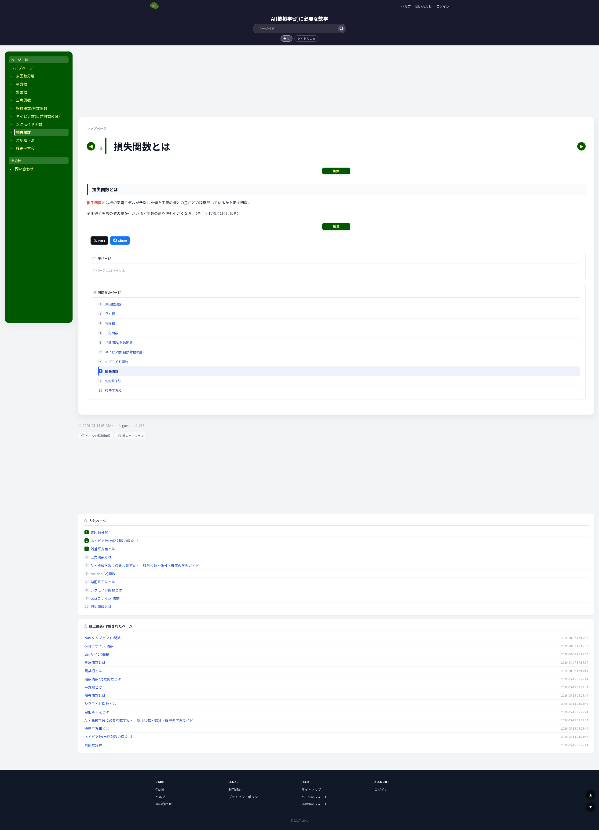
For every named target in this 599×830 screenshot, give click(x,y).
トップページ (22, 68)
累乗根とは (93, 670)
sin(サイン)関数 (103, 573)
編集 (336, 171)
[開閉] (11, 100)
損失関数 (23, 132)
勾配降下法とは (103, 581)
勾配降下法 (25, 140)
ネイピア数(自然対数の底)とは (115, 540)
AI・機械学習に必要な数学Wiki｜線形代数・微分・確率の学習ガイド (145, 565)
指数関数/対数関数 (31, 108)
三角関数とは (101, 557)
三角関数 (23, 100)
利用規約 (234, 789)
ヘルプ (406, 6)
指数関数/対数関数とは (102, 678)
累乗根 (21, 92)
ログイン (442, 6)
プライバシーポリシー (244, 796)
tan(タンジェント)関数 (102, 637)
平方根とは (93, 687)
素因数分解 (25, 76)
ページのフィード (314, 796)
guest (126, 425)
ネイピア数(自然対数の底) (38, 116)
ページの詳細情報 (98, 435)
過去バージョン (133, 435)
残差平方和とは (103, 548)
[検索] (341, 28)
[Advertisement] (38, 248)
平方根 (21, 84)
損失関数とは (101, 606)
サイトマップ (311, 789)
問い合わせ (423, 6)
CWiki (159, 789)
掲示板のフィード (314, 803)
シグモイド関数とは (106, 590)
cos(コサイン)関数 (105, 598)
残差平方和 (25, 148)
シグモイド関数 (29, 124)
